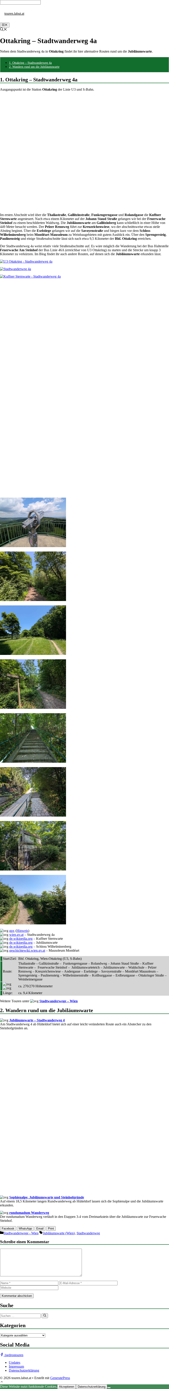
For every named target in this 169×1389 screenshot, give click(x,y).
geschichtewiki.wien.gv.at (27, 950)
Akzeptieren (66, 1386)
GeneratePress (60, 1378)
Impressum (16, 1366)
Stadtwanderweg (88, 1233)
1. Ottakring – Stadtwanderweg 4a (30, 62)
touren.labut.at (14, 13)
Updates (14, 1362)
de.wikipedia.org (21, 938)
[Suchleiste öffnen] (3, 30)
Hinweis (22, 931)
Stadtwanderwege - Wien (21, 1233)
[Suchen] (45, 1315)
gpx (12, 931)
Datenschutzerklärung (24, 1370)
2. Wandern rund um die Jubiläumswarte (34, 66)
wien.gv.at (16, 934)
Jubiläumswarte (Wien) (59, 1233)
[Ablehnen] (109, 1387)
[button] (2, 1382)
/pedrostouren (13, 1355)
